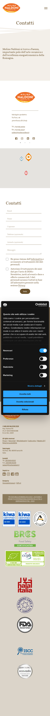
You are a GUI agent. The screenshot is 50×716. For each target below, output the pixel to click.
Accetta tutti (25, 394)
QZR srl (18, 483)
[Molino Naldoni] (12, 8)
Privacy (21, 286)
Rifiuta (25, 409)
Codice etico (32, 441)
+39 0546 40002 (19, 127)
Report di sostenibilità (10, 443)
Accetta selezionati (25, 402)
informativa (36, 259)
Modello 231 (41, 441)
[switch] (43, 359)
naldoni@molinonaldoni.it (20, 132)
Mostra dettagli (35, 386)
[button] (21, 158)
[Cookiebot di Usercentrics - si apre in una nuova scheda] (35, 305)
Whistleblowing (22, 441)
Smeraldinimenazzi (9, 483)
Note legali (12, 441)
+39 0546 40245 (19, 130)
